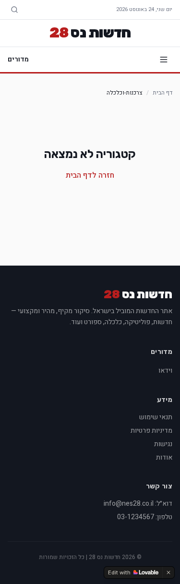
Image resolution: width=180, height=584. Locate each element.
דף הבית (162, 93)
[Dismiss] (168, 572)
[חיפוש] (14, 9)
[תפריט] (163, 59)
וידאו (165, 370)
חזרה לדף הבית (90, 175)
